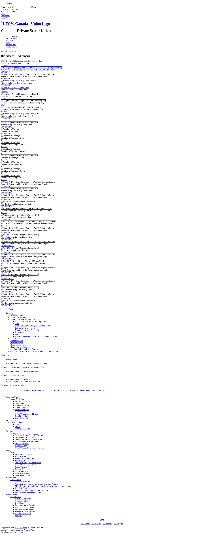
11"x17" (11, 79)
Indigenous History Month (25, 328)
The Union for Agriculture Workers (28, 463)
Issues (8, 43)
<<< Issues (10, 309)
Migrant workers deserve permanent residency (32, 490)
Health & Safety (21, 446)
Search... (4, 7)
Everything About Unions (24, 507)
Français (9, 3)
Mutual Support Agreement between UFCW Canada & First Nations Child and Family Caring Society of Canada (61, 390)
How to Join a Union (23, 514)
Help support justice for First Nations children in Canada (36, 336)
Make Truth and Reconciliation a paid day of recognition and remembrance (43, 486)
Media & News (11, 38)
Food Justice (19, 469)
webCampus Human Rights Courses (24, 349)
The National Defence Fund (25, 437)
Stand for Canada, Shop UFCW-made (29, 435)
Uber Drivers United (22, 473)
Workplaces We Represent (25, 511)
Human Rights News (18, 345)
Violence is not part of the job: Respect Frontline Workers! (36, 484)
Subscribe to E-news (22, 429)
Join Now (18, 516)
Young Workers (21, 467)
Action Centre (11, 45)
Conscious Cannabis (22, 475)
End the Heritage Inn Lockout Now (28, 492)
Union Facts (19, 503)
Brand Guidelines (21, 416)
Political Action (21, 456)
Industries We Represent (24, 509)
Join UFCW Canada (22, 418)
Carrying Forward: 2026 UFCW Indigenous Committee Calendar (34, 351)
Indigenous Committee (18, 317)
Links (17, 334)
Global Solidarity (21, 471)
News (17, 324)
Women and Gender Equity (25, 458)
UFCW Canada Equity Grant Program (29, 448)
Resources (9, 40)
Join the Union (11, 47)
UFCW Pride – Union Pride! (26, 465)
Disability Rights (16, 343)
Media (17, 427)
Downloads (19, 332)
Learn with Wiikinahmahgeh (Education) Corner (33, 326)
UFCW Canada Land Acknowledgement (30, 322)
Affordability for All (22, 482)
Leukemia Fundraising (23, 454)
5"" (3, 98)
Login (102, 520)
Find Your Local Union (23, 401)
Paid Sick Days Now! (23, 488)
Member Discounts (22, 444)
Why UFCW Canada (23, 499)
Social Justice (11, 313)
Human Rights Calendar (19, 347)
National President (22, 405)
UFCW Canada (21, 528)
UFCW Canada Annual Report (26, 414)
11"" (11, 206)
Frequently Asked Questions (25, 505)
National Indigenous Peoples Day (27, 330)
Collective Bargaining (23, 380)
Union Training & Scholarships (26, 441)
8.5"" (4, 92)
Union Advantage (21, 501)
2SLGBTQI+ (15, 338)
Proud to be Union (22, 410)
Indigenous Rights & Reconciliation (23, 319)
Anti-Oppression (16, 341)
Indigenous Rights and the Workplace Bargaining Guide (26, 363)
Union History (20, 412)
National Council (21, 408)
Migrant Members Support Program (28, 439)
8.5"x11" (4, 65)
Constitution (19, 403)
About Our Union (12, 36)
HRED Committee (17, 315)
